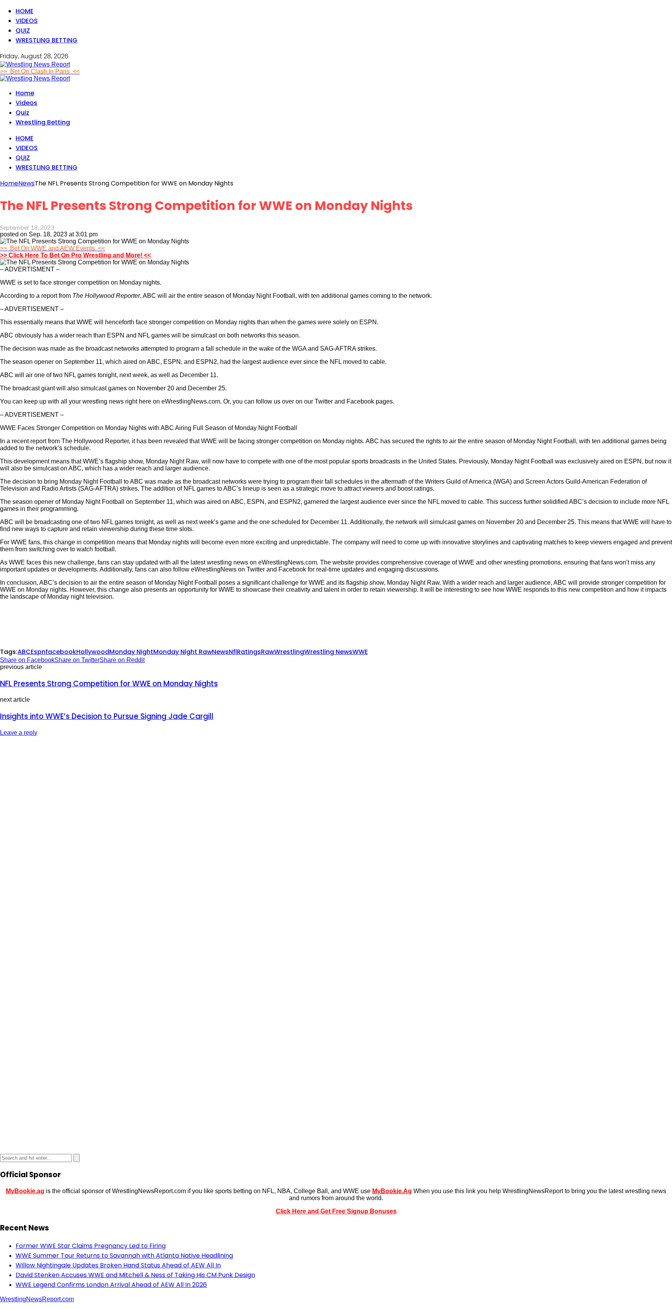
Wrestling (289, 651)
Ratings (249, 651)
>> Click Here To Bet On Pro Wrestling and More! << (75, 255)
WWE (360, 651)
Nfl (233, 651)
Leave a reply (18, 732)
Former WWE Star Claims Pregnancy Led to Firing (91, 1245)
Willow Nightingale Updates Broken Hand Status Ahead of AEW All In (118, 1265)
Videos (27, 20)
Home (24, 11)
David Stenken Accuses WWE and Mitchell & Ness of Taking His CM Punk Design (135, 1275)
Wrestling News (328, 651)
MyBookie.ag (25, 1191)
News (220, 651)
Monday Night (131, 651)
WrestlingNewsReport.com (37, 1299)
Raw (267, 651)
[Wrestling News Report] (35, 64)
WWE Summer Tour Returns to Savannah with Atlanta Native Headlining (124, 1255)
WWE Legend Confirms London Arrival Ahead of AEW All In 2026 (111, 1284)
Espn (38, 651)
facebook (61, 651)
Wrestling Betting (46, 40)
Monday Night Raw (182, 651)
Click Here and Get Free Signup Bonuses (336, 1211)
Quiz (23, 30)
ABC (24, 651)
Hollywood (92, 651)
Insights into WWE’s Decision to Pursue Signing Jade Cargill (107, 716)
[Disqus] (336, 840)
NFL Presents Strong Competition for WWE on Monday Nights (109, 683)
